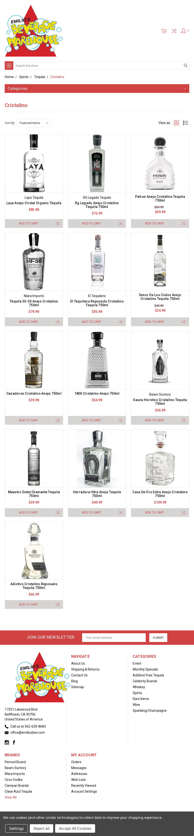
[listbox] (33, 123)
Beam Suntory (15, 768)
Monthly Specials (145, 669)
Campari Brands (17, 785)
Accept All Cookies (75, 828)
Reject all (41, 828)
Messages (79, 768)
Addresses (79, 774)
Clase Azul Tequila (18, 791)
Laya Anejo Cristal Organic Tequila (34, 203)
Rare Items (141, 699)
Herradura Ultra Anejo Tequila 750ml (97, 494)
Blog (74, 681)
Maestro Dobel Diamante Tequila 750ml (34, 494)
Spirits (137, 693)
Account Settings (84, 791)
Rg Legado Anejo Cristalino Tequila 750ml (97, 205)
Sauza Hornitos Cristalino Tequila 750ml (160, 402)
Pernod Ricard (15, 762)
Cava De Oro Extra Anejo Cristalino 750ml (160, 494)
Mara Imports (15, 774)
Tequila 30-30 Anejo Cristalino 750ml (34, 303)
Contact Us (79, 675)
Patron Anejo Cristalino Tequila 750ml (160, 198)
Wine (136, 705)
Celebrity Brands (145, 681)
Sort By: (10, 123)
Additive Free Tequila (148, 675)
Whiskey (139, 687)
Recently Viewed (83, 785)
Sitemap (77, 687)
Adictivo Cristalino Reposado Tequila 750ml (33, 586)
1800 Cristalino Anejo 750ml (97, 393)
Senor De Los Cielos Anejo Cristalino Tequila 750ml (160, 297)
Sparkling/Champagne (150, 710)
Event (137, 663)
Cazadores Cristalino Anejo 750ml (34, 393)
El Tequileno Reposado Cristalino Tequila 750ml (97, 303)
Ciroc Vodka (13, 780)
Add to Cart (28, 223)
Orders (76, 762)
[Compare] (173, 30)
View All (11, 797)
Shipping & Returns (85, 669)
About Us (78, 663)
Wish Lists (78, 780)
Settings (16, 828)
